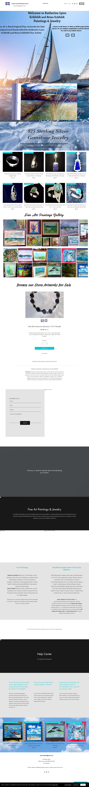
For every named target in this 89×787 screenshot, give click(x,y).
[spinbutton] (44, 343)
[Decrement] (42, 343)
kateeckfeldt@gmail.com (19, 5)
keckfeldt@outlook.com (14, 398)
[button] (81, 4)
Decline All (76, 784)
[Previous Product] (1, 162)
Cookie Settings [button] (68, 784)
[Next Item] (85, 233)
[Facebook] (72, 3)
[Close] (87, 785)
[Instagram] (74, 3)
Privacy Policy (55, 784)
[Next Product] (88, 162)
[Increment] (47, 343)
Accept (82, 784)
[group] (44, 166)
